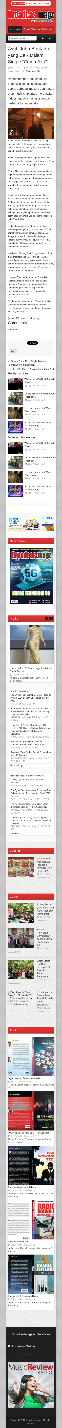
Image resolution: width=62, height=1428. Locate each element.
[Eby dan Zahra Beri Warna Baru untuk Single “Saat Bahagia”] (15, 413)
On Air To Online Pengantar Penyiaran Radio (29, 1133)
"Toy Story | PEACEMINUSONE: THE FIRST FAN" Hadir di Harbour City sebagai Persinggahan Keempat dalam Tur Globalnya (31, 729)
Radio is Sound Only (18, 1241)
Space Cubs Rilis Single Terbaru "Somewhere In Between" (27, 363)
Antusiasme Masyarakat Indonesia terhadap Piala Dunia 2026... (44, 864)
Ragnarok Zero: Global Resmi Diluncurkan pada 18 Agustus (31, 753)
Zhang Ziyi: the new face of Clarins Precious (27, 781)
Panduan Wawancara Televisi (22, 1187)
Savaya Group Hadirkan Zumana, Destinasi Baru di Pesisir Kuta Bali (27, 743)
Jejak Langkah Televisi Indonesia (24, 1078)
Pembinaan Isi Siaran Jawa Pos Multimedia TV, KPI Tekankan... (45, 998)
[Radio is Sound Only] (33, 1238)
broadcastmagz (33, 68)
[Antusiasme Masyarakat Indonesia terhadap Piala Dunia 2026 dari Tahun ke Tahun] (21, 867)
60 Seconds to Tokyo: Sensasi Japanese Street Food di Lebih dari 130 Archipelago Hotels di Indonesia (30, 711)
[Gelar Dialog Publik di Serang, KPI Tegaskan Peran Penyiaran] (21, 969)
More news (15, 833)
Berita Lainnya (16, 765)
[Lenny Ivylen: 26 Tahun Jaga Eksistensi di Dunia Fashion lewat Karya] (34, 663)
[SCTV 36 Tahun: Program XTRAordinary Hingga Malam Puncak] (15, 427)
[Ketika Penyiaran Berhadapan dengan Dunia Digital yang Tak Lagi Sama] (21, 938)
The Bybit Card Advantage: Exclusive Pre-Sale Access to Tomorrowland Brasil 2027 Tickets (31, 793)
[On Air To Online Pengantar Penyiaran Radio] (33, 1130)
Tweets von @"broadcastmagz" (23, 1354)
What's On (19, 71)
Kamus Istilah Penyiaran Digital (23, 1296)
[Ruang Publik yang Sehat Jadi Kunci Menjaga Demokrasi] (21, 913)
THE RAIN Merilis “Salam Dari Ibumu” (30, 369)
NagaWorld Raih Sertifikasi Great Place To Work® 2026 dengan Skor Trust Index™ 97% (31, 698)
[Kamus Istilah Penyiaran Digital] (33, 1293)
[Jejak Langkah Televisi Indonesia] (33, 1075)
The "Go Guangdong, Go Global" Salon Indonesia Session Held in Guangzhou (29, 805)
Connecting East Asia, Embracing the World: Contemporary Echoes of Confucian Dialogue (31, 820)
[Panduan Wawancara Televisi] (33, 1184)
